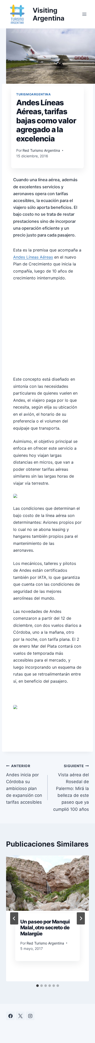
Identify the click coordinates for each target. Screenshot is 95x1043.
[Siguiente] (81, 918)
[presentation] (47, 883)
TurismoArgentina (33, 94)
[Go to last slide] (14, 918)
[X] (20, 1016)
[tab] (37, 985)
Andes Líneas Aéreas (33, 257)
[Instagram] (30, 1016)
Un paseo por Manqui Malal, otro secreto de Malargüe (45, 928)
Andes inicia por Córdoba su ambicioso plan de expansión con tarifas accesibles (24, 784)
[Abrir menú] (84, 14)
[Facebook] (10, 1016)
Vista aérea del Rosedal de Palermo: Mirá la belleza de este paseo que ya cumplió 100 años (71, 788)
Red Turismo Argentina (41, 150)
